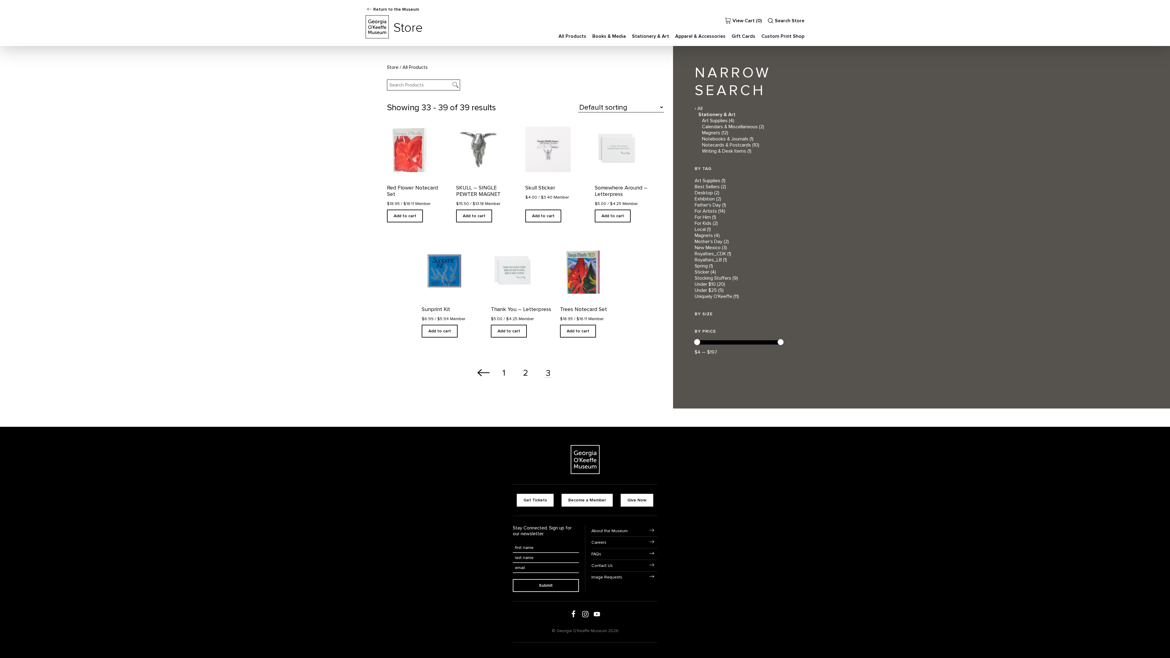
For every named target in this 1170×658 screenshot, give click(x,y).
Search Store (789, 21)
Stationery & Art (650, 36)
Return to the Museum (396, 9)
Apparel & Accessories (700, 36)
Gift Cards (743, 36)
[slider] (697, 342)
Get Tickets (535, 500)
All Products (572, 36)
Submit (546, 585)
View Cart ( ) (747, 21)
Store (393, 67)
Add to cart (405, 215)
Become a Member (587, 500)
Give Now (637, 500)
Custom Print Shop (782, 36)
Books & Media (609, 36)
